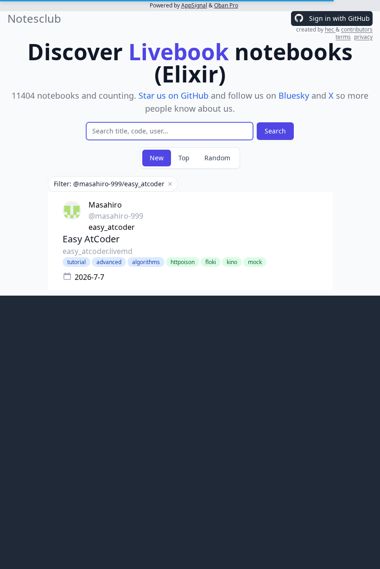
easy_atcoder (112, 227)
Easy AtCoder (91, 239)
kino (232, 262)
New (157, 157)
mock (255, 262)
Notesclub (34, 18)
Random (217, 157)
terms (343, 37)
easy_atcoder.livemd (98, 251)
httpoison (183, 262)
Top (184, 157)
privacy (363, 37)
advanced (108, 262)
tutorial (76, 262)
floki (210, 262)
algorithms (146, 262)
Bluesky (294, 95)
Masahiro (105, 205)
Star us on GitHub (174, 95)
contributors (357, 29)
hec (330, 29)
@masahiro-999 (116, 216)
